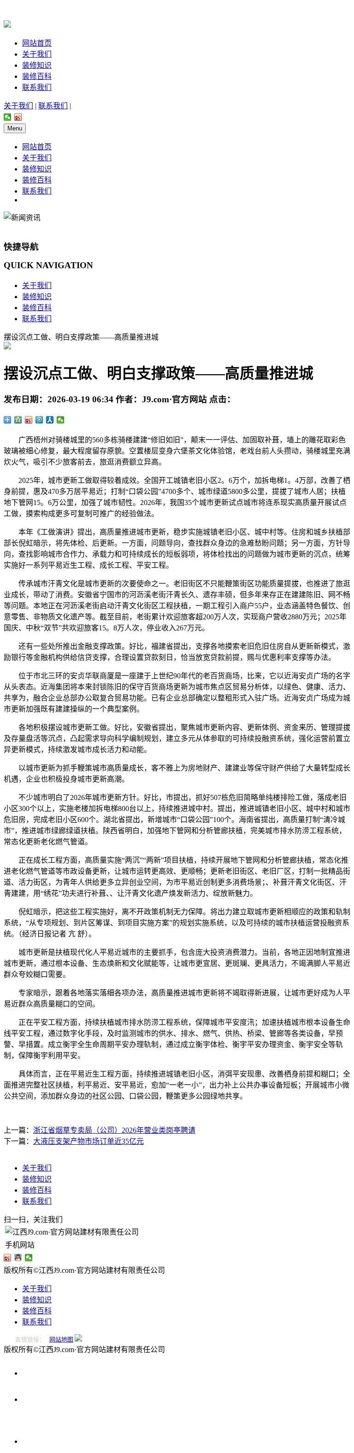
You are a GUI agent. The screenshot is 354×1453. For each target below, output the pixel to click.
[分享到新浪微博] (18, 117)
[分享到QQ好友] (18, 1257)
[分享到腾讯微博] (39, 420)
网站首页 (37, 43)
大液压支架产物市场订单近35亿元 (88, 1141)
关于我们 (37, 54)
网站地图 (61, 1339)
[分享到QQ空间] (18, 420)
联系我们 (37, 87)
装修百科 (37, 76)
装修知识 (37, 65)
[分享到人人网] (50, 420)
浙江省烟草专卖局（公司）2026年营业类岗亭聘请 (114, 1130)
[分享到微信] (8, 117)
